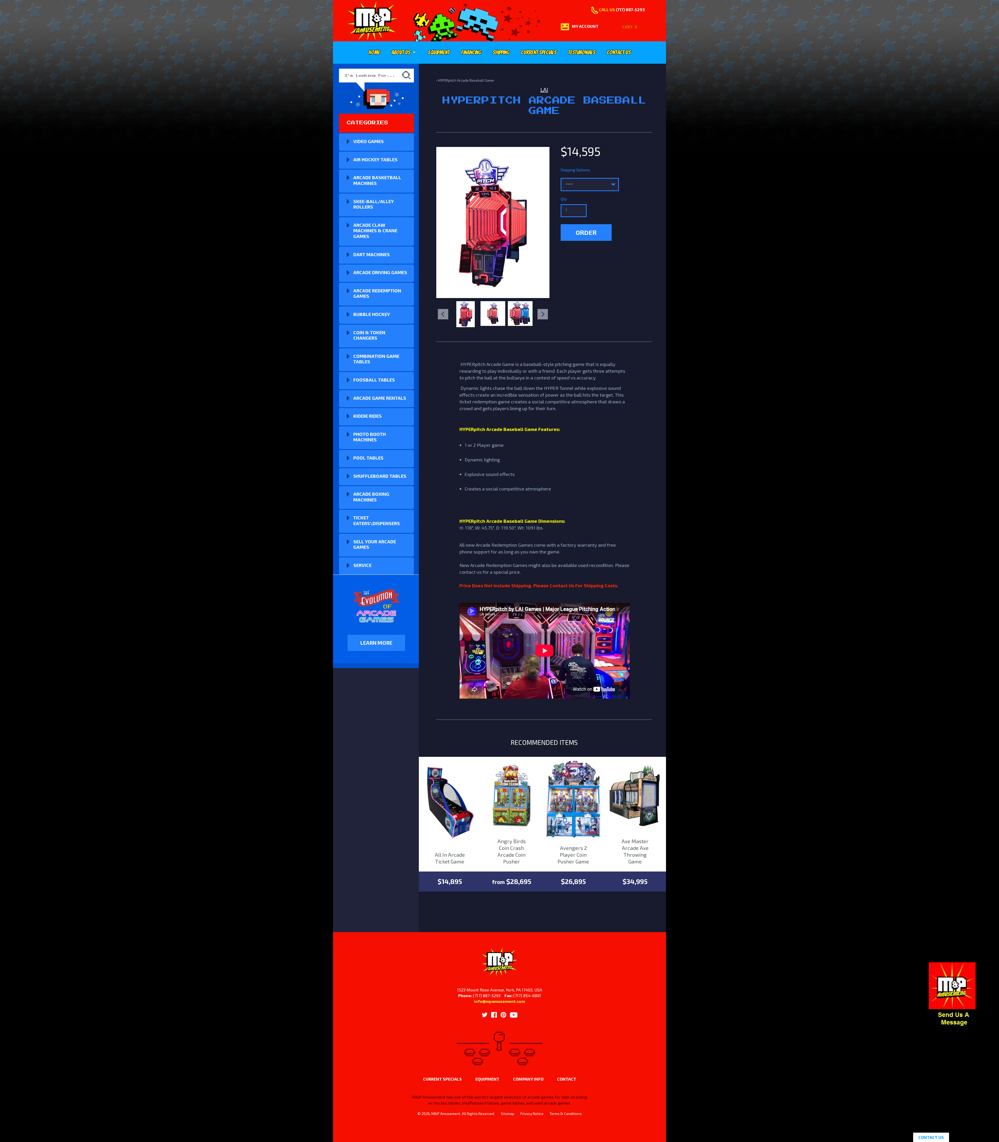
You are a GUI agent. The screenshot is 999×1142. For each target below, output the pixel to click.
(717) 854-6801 (527, 995)
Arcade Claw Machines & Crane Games (375, 230)
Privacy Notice (531, 1113)
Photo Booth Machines (369, 437)
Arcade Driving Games (380, 272)
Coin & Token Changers (369, 335)
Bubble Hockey (371, 314)
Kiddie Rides (367, 416)
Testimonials (581, 52)
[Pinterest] (503, 1015)
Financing (471, 52)
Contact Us (619, 52)
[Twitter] (485, 1015)
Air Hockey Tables (375, 159)
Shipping (500, 52)
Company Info (528, 1078)
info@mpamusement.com (499, 1001)
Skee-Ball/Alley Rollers (373, 204)
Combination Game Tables (376, 359)
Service (362, 565)
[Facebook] (494, 1015)
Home (374, 52)
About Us (404, 52)
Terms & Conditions (565, 1113)
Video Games (368, 141)
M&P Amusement (445, 1113)
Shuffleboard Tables (379, 476)
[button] (952, 1024)
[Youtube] (513, 1015)
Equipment (439, 52)
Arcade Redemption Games (377, 293)
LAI (544, 89)
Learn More (376, 643)
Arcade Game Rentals (379, 398)
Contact (566, 1078)
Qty (564, 199)
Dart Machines (371, 254)
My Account (585, 26)
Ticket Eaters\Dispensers (376, 520)
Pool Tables (368, 458)
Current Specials (538, 52)
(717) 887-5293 (630, 9)
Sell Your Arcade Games (374, 544)
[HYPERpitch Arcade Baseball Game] (465, 314)
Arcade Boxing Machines (371, 496)
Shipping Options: (575, 169)
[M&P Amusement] (372, 20)
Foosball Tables (374, 380)
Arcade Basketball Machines (377, 180)
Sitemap (507, 1113)
